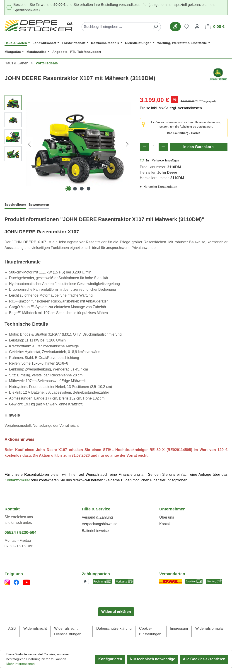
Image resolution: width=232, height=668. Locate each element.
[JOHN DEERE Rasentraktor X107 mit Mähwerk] (78, 144)
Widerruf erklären (116, 612)
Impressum (179, 628)
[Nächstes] (127, 144)
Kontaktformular (17, 480)
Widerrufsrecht (35, 628)
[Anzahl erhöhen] (163, 147)
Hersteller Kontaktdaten (160, 186)
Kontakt (165, 524)
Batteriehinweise (95, 531)
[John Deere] (218, 77)
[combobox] (116, 26)
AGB (12, 628)
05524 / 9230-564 (20, 532)
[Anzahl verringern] (144, 147)
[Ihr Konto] (197, 26)
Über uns (166, 517)
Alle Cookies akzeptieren (204, 659)
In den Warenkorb (198, 147)
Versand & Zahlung (97, 517)
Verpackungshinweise (99, 524)
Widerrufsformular (209, 628)
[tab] (15, 205)
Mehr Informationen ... (22, 664)
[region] (67, 144)
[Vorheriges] (29, 144)
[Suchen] (155, 26)
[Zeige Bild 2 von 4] (75, 188)
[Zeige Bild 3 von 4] (82, 188)
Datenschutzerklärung (114, 628)
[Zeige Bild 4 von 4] (88, 188)
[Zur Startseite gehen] (38, 25)
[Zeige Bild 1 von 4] (68, 188)
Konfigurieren (110, 659)
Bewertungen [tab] (39, 204)
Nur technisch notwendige (152, 659)
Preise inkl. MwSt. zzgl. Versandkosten (171, 108)
